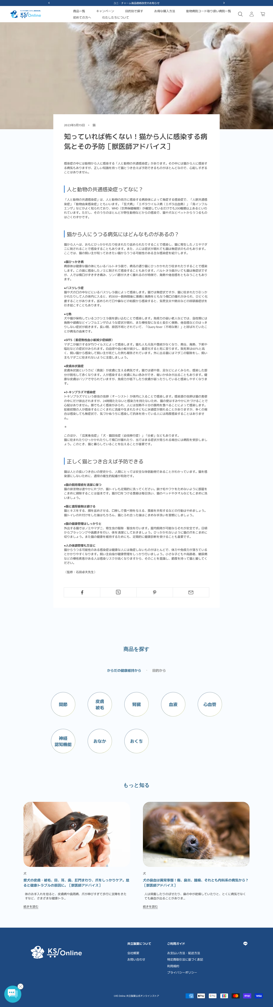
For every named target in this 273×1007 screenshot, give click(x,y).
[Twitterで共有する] (118, 592)
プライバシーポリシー (182, 972)
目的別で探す (134, 11)
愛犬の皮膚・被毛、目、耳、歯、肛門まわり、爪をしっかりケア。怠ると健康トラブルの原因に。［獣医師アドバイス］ (76, 882)
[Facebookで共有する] (82, 592)
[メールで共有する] (191, 592)
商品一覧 (79, 11)
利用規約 (173, 966)
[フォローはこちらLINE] (245, 943)
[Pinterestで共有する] (155, 592)
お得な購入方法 (164, 11)
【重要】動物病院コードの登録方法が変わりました (136, 3)
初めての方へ (82, 17)
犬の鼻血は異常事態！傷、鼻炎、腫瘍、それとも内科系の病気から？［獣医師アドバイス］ (196, 882)
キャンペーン (105, 11)
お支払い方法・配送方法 (183, 953)
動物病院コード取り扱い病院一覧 (208, 11)
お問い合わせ (136, 959)
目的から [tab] (159, 670)
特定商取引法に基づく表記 (185, 959)
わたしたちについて (115, 17)
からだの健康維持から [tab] (124, 670)
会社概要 (133, 953)
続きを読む (30, 906)
